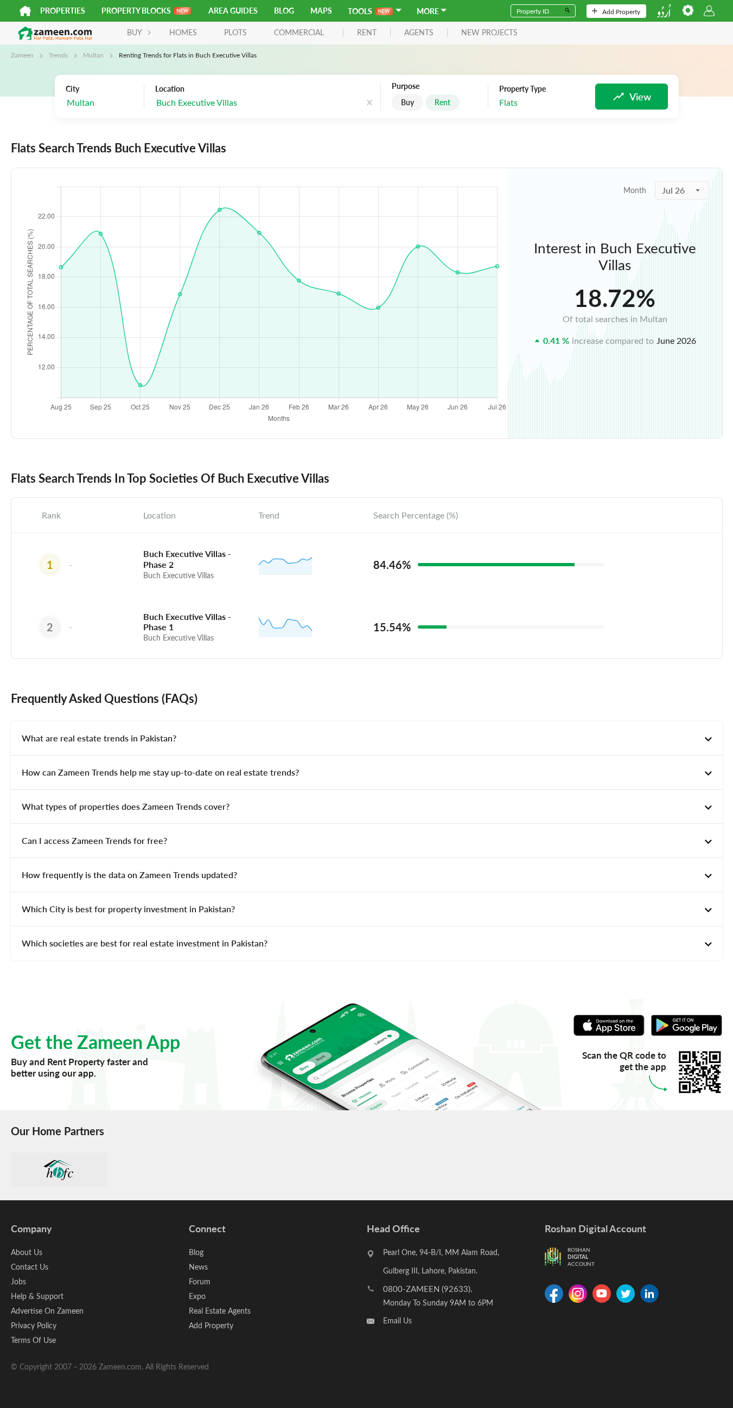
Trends (58, 54)
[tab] (367, 738)
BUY (134, 32)
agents (419, 32)
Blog (284, 10)
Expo (197, 1296)
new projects (489, 32)
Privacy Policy (33, 1325)
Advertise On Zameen (47, 1310)
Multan (93, 54)
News (198, 1267)
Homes (183, 32)
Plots (235, 32)
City (72, 89)
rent (367, 32)
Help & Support (37, 1296)
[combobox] (102, 102)
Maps (321, 10)
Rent (442, 102)
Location (169, 89)
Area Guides (233, 10)
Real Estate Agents (220, 1310)
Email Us (397, 1320)
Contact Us (29, 1267)
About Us (26, 1252)
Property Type (522, 89)
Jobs (18, 1281)
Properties (62, 10)
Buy (407, 102)
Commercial (299, 32)
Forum (200, 1281)
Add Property (621, 11)
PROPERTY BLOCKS (136, 10)
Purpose (405, 86)
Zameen (22, 54)
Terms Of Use (33, 1340)
